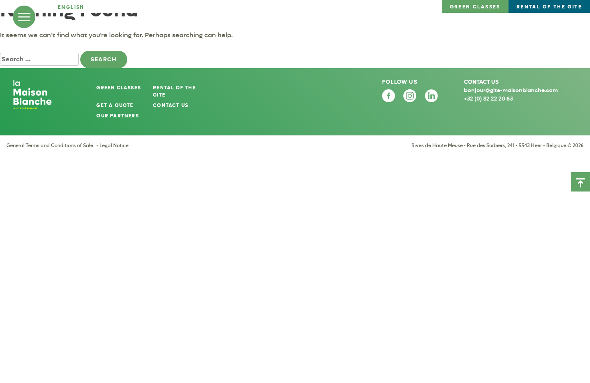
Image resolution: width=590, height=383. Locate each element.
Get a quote (114, 105)
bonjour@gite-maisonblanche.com (511, 90)
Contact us (170, 105)
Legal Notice (114, 145)
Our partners (117, 116)
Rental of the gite (174, 91)
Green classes (118, 88)
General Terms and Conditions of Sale (49, 145)
